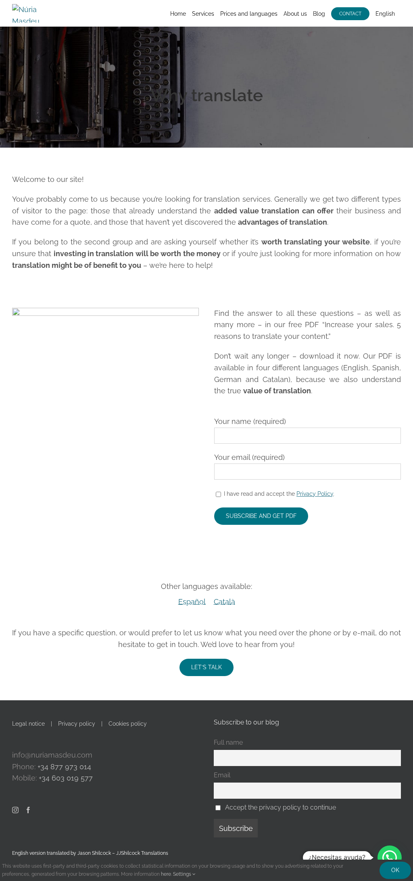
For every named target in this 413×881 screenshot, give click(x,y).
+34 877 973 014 (64, 766)
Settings (182, 874)
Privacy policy (76, 723)
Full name (228, 742)
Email (222, 775)
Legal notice (28, 723)
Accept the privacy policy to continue (280, 807)
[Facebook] (28, 810)
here (166, 874)
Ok (395, 870)
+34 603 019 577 (66, 778)
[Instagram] (15, 810)
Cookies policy (127, 723)
